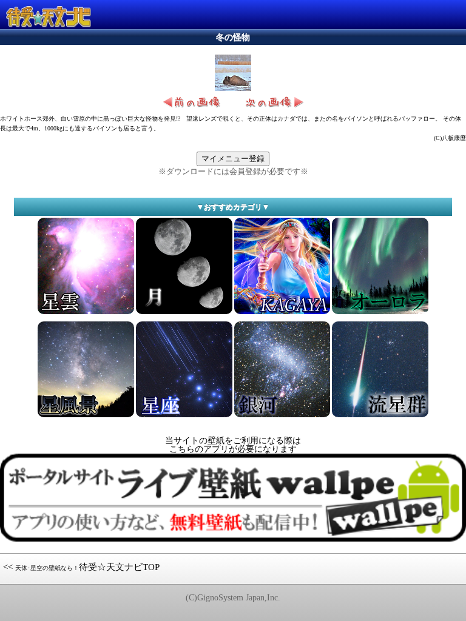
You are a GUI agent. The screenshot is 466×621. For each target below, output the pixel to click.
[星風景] (86, 416)
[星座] (184, 416)
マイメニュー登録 (233, 158)
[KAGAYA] (282, 313)
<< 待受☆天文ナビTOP (81, 567)
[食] (282, 416)
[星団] (380, 313)
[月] (184, 313)
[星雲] (86, 313)
